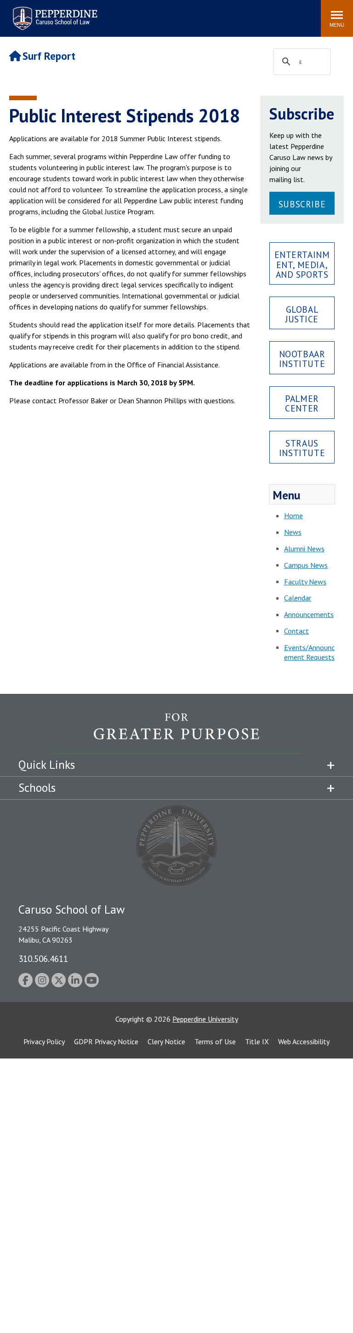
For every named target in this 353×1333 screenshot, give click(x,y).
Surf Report (49, 56)
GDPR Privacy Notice (106, 1041)
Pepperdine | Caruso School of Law (53, 12)
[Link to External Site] (176, 733)
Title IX (257, 1041)
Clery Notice (166, 1041)
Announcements (309, 614)
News (293, 532)
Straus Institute (302, 447)
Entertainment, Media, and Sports (302, 264)
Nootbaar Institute (302, 358)
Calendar (297, 597)
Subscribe (302, 204)
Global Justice (302, 314)
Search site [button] (188, 14)
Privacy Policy (44, 1041)
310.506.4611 (43, 958)
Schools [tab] (37, 787)
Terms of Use (215, 1041)
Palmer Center (302, 403)
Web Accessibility (304, 1041)
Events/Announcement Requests (309, 652)
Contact (296, 630)
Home (293, 515)
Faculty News (305, 581)
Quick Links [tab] (46, 764)
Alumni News (304, 548)
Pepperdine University (205, 1019)
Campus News (306, 565)
